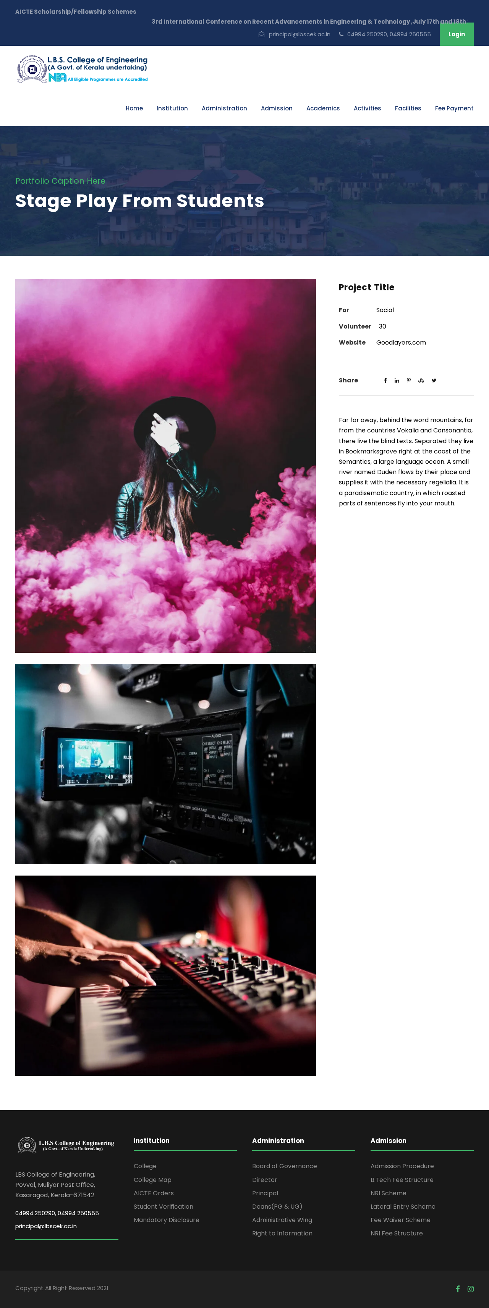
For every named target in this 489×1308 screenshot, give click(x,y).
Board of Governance (284, 1166)
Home (134, 108)
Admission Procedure (402, 1166)
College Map (153, 1179)
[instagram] (471, 1289)
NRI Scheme (388, 1193)
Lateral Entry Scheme (403, 1206)
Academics (323, 108)
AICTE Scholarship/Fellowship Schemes (75, 12)
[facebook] (458, 1289)
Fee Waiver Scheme (401, 1220)
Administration (224, 108)
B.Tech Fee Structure (402, 1179)
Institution (172, 108)
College (145, 1166)
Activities (367, 108)
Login (457, 34)
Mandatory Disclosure (166, 1220)
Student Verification (163, 1206)
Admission (277, 108)
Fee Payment (454, 108)
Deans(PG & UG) (277, 1206)
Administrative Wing (282, 1220)
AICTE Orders (154, 1193)
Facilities (408, 108)
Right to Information (282, 1233)
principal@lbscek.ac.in (46, 1226)
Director (264, 1179)
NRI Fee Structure (397, 1233)
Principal (265, 1193)
